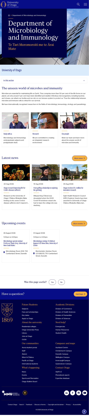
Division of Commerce (64, 309)
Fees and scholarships (30, 312)
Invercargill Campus (63, 360)
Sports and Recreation (30, 378)
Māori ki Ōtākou (28, 357)
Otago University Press (30, 330)
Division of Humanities (64, 315)
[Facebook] (72, 392)
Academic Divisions (65, 305)
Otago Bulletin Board (29, 381)
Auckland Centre (62, 347)
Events (24, 375)
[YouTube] (84, 392)
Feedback (29, 404)
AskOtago (79, 294)
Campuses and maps (65, 343)
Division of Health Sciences (65, 312)
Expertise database (62, 378)
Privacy (68, 404)
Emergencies (60, 326)
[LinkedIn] (66, 392)
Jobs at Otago (27, 336)
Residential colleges (29, 326)
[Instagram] (78, 392)
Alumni (24, 354)
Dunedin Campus (62, 354)
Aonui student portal (29, 347)
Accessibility (77, 404)
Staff (23, 351)
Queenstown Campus (63, 364)
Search (21, 404)
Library (24, 333)
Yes (52, 282)
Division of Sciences (63, 318)
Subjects (25, 309)
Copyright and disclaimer (56, 404)
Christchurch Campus (64, 351)
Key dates (25, 315)
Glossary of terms (40, 404)
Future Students (30, 305)
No (61, 282)
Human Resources (62, 330)
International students (30, 364)
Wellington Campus (62, 357)
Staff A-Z (59, 372)
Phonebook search (62, 375)
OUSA (24, 339)
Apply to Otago (27, 318)
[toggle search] (78, 4)
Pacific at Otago (27, 360)
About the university (32, 322)
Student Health (61, 333)
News (24, 372)
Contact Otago (63, 368)
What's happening (30, 368)
